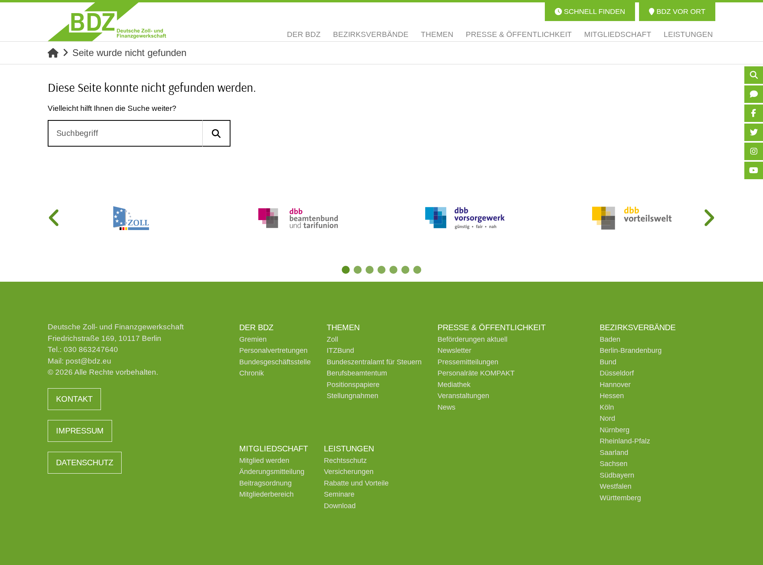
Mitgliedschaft (273, 448)
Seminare (339, 494)
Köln (607, 407)
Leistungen (349, 448)
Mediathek (454, 385)
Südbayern (617, 475)
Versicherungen (349, 472)
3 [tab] (370, 270)
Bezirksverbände (638, 327)
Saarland (614, 453)
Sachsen (613, 464)
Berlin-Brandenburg (631, 350)
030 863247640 (91, 349)
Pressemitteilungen (468, 362)
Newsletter (454, 350)
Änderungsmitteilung (271, 472)
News (446, 407)
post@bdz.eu (88, 361)
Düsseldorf (617, 373)
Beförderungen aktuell (472, 339)
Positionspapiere (353, 385)
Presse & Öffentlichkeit (492, 327)
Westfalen (615, 486)
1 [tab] (346, 270)
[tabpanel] (131, 218)
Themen (343, 327)
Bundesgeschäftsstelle (275, 362)
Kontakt (74, 399)
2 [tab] (358, 270)
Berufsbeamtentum (357, 373)
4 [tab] (381, 270)
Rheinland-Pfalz (625, 441)
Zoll (332, 339)
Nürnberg (614, 430)
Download (340, 506)
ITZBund (340, 350)
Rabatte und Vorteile (356, 483)
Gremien (253, 339)
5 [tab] (393, 270)
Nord (607, 418)
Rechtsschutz (345, 460)
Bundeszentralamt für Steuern (374, 362)
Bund (608, 362)
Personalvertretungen (273, 350)
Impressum (80, 430)
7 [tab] (417, 270)
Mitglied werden (264, 460)
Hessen (612, 396)
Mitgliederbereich (266, 494)
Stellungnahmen (352, 396)
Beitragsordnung (265, 483)
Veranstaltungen (463, 396)
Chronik (251, 373)
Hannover (615, 385)
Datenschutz (84, 462)
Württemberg (620, 498)
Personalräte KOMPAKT (476, 373)
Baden (610, 339)
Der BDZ (256, 327)
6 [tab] (405, 270)
